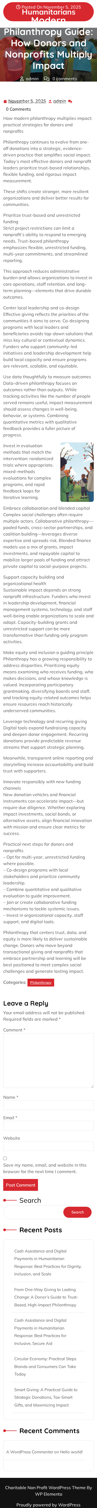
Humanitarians (21, 89)
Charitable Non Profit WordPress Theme (46, 1487)
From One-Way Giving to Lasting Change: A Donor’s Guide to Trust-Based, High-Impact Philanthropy (46, 1297)
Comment (14, 1030)
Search (30, 1200)
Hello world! (71, 1451)
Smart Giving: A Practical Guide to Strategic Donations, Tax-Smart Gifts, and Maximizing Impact (46, 1397)
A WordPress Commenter (29, 1451)
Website (11, 1138)
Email (10, 1117)
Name (10, 1097)
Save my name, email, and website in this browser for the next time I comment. (44, 1168)
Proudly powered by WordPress (48, 1504)
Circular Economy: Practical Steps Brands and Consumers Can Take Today (45, 1366)
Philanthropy (56, 89)
